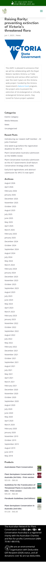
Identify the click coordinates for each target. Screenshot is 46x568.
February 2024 (11, 269)
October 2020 (10, 397)
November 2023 (11, 280)
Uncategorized (11, 128)
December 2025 (11, 198)
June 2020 (9, 413)
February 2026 (11, 191)
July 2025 (8, 214)
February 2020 (11, 428)
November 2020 (11, 393)
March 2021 (10, 382)
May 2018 (9, 456)
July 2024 (8, 257)
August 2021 (10, 366)
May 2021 (9, 374)
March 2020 (10, 424)
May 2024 (9, 261)
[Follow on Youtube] (39, 530)
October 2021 (10, 358)
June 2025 (9, 218)
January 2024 (10, 272)
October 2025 (10, 206)
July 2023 (8, 296)
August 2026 (10, 183)
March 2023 (10, 311)
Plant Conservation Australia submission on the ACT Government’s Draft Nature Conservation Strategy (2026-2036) (22, 163)
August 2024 (10, 253)
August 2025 (10, 210)
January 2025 (10, 237)
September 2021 (12, 362)
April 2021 (9, 378)
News (18, 35)
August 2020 (10, 405)
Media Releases (11, 120)
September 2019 (12, 444)
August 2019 (10, 448)
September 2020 (12, 401)
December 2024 (11, 241)
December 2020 (11, 389)
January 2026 (10, 195)
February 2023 (11, 315)
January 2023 (10, 319)
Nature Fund (23, 86)
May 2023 (9, 304)
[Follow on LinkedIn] (29, 530)
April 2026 (9, 187)
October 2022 (10, 327)
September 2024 (12, 249)
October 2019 (10, 440)
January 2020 (10, 432)
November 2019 (11, 436)
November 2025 (11, 202)
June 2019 (9, 452)
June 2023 (9, 300)
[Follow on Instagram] (34, 530)
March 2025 (10, 230)
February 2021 (11, 385)
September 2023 (12, 288)
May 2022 (9, 343)
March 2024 (10, 265)
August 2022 (10, 335)
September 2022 (12, 331)
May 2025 (9, 222)
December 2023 (11, 276)
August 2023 (10, 292)
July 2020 (8, 409)
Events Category (11, 117)
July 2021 (8, 370)
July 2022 (8, 339)
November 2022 (11, 323)
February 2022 (11, 346)
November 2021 (11, 354)
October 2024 (10, 245)
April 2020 (9, 420)
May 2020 (9, 417)
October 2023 (10, 284)
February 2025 (11, 234)
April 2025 (9, 226)
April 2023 (9, 308)
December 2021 (11, 350)
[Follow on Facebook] (24, 530)
